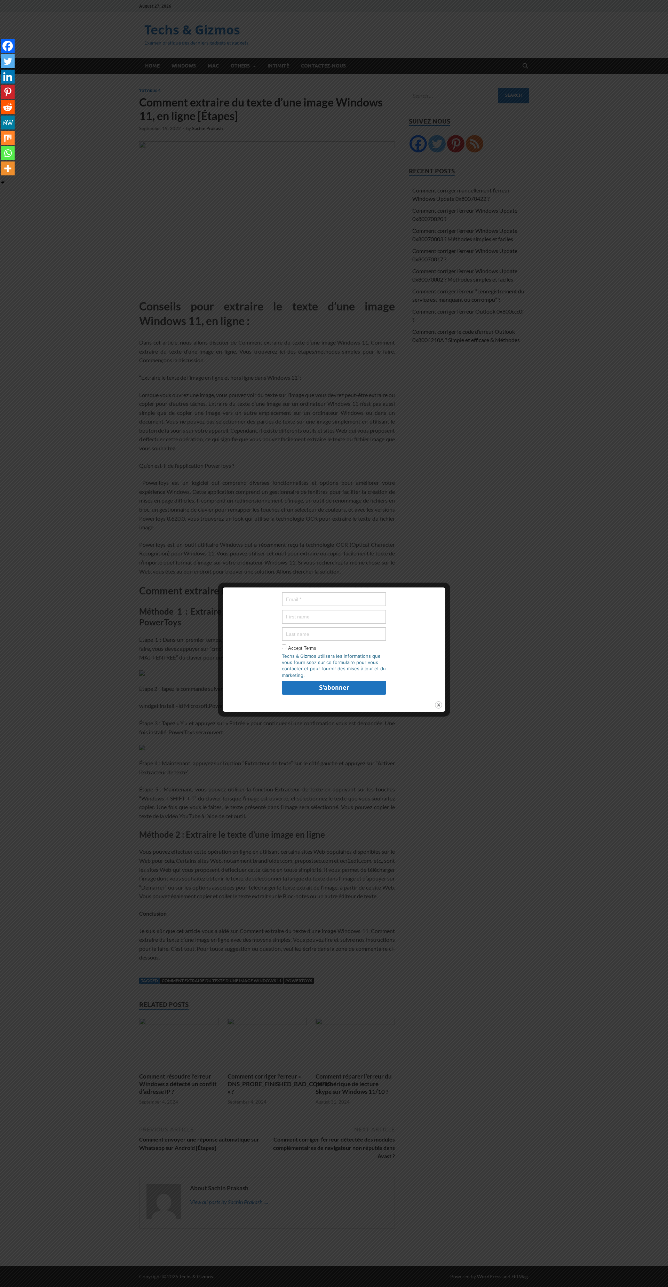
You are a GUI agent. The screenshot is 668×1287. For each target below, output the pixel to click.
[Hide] (3, 182)
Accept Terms (302, 648)
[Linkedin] (8, 77)
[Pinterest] (8, 92)
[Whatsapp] (8, 153)
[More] (8, 168)
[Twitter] (8, 61)
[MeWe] (8, 122)
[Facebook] (8, 46)
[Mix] (8, 138)
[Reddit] (8, 107)
